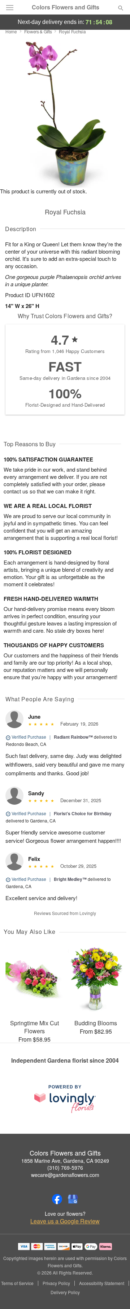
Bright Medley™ (70, 879)
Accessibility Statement (101, 1283)
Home (11, 31)
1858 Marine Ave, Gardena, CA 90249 (65, 1160)
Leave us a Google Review (65, 1221)
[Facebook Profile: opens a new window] (57, 1199)
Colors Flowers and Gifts (65, 7)
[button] (115, 1293)
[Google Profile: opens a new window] (73, 1199)
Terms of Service (17, 1283)
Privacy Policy (56, 1283)
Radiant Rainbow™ (73, 737)
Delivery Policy (65, 1292)
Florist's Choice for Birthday (83, 813)
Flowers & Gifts (38, 31)
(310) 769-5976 (65, 1167)
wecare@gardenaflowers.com (65, 1174)
